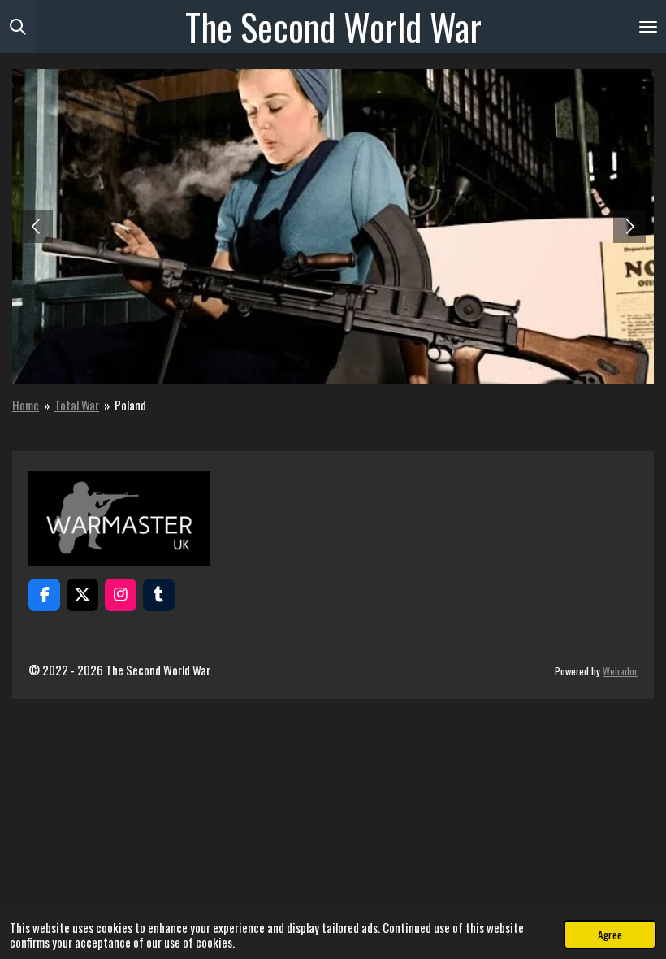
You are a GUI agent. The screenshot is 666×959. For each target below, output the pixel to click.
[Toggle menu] (648, 26)
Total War (76, 405)
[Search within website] (18, 26)
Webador (620, 671)
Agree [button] (610, 934)
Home (25, 405)
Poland (130, 405)
